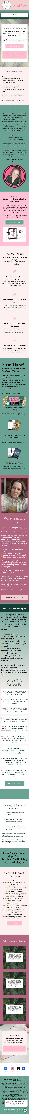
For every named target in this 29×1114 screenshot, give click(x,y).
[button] (16, 15)
